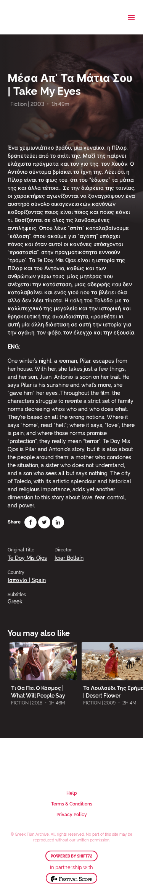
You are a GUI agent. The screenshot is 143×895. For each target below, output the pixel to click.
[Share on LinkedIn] (58, 522)
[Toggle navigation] (131, 17)
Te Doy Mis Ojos (27, 557)
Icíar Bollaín (69, 557)
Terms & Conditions (71, 803)
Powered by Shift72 (71, 856)
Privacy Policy (71, 814)
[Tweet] (44, 522)
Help (71, 792)
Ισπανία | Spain (27, 579)
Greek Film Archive (39, 17)
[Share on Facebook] (30, 522)
